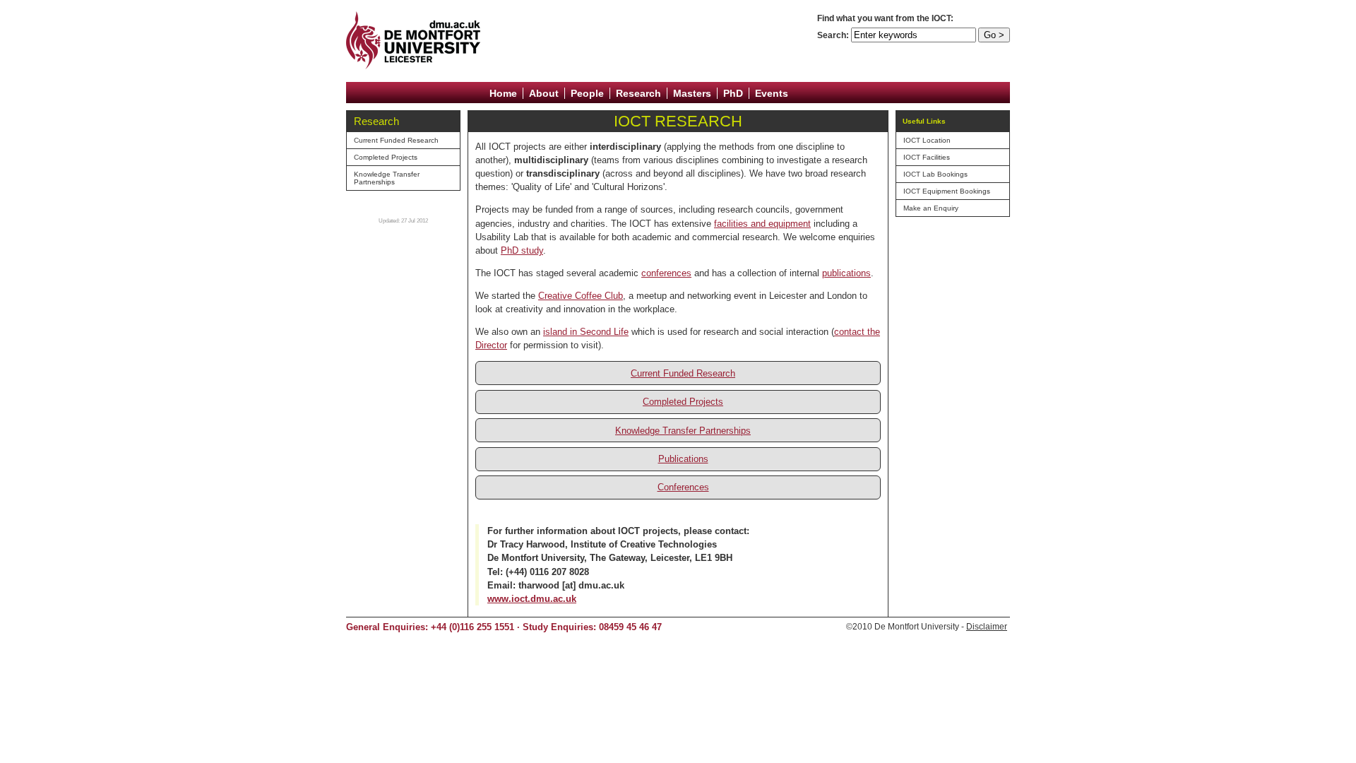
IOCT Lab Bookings (935, 174)
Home (503, 93)
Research (638, 93)
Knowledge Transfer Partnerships (387, 178)
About (544, 93)
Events (771, 93)
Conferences (683, 487)
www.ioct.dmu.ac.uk (531, 598)
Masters (692, 93)
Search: (833, 35)
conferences (666, 273)
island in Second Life (586, 331)
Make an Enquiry (930, 208)
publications (846, 273)
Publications (683, 459)
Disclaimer (986, 627)
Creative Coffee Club (580, 295)
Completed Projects (385, 157)
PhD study (522, 250)
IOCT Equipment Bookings (946, 191)
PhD (733, 93)
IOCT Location (927, 140)
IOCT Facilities (926, 157)
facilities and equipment (762, 223)
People (587, 93)
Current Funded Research (396, 140)
